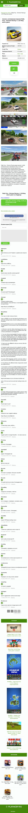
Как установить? (5, 197)
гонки (22, 53)
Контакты (13, 811)
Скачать (14, 63)
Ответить (14, 256)
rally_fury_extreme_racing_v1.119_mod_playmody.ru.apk (15, 202)
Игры (19, 53)
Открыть (19, 49)
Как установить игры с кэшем (8, 210)
